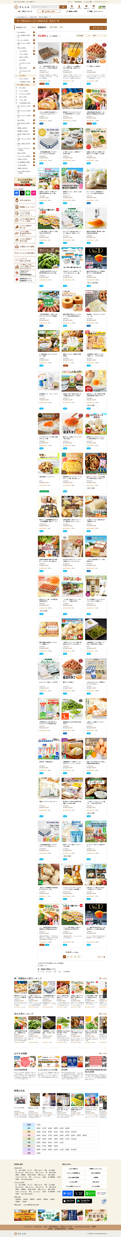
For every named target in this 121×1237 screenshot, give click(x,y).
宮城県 (50, 1128)
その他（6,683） (22, 165)
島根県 (44, 1142)
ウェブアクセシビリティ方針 (81, 1226)
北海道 (29, 1124)
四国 (29, 1146)
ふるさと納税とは (73, 1168)
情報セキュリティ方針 (66, 1226)
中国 (29, 1142)
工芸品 (44, 1177)
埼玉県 (56, 1131)
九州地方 (24, 1201)
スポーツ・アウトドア (21, 1177)
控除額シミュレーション (96, 1168)
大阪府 (56, 1139)
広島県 (56, 1142)
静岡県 (79, 1135)
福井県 (56, 1135)
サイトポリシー (38, 1226)
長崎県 (50, 1149)
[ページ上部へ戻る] (114, 1225)
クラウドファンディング (100, 1)
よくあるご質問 (88, 1)
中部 (29, 1135)
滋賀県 (44, 1139)
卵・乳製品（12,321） (24, 84)
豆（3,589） (22, 75)
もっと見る (104, 978)
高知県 (56, 1146)
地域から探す (17, 1197)
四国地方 (18, 1201)
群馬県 (50, 1131)
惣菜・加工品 (52, 1172)
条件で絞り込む (98, 28)
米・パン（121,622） (23, 40)
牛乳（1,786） (23, 96)
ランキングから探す (19, 1182)
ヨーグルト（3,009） (25, 93)
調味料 (17, 1174)
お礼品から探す (18, 1168)
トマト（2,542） (23, 54)
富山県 (44, 1135)
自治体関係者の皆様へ (60, 1228)
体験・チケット (42, 1174)
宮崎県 (67, 1149)
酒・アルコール (19, 1172)
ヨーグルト (49, 971)
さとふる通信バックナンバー (73, 1186)
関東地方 (32, 1199)
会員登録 (96, 1177)
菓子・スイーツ (40, 1172)
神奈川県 (73, 1131)
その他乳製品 (66, 971)
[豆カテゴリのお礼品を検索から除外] (60, 27)
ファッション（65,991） (24, 156)
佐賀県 (44, 1149)
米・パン (30, 1170)
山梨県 (62, 1135)
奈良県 (67, 1139)
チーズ (42, 971)
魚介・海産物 (22, 1170)
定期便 (17, 1179)
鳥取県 (38, 1142)
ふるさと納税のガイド (72, 7)
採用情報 (71, 1228)
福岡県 (38, 1149)
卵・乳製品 (40, 965)
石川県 (50, 1135)
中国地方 (52, 1199)
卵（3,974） (22, 87)
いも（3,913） (23, 51)
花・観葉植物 (51, 1177)
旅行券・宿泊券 (32, 1174)
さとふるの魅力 (96, 1186)
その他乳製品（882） (25, 103)
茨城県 (38, 1131)
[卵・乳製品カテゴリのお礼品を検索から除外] (50, 27)
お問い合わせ (95, 1182)
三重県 (38, 1139)
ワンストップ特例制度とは (73, 1173)
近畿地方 (45, 1199)
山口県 (62, 1142)
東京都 (67, 1131)
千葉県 (62, 1131)
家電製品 (23, 1174)
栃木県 (44, 1131)
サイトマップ (28, 1226)
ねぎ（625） (22, 60)
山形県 (62, 1128)
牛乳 (55, 971)
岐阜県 (73, 1135)
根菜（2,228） (23, 68)
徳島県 (38, 1146)
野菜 (46, 1170)
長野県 (67, 1135)
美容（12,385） (22, 153)
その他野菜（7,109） (25, 81)
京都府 (50, 1139)
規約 (45, 1226)
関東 (29, 1131)
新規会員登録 (78, 1)
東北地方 (25, 1199)
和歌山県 (73, 1139)
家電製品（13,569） (23, 131)
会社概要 (50, 1228)
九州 (29, 1149)
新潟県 (38, 1135)
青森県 (38, 1128)
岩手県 (44, 1128)
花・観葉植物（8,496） (24, 162)
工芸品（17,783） (22, 159)
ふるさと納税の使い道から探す (31, 1204)
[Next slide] (105, 994)
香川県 (44, 1146)
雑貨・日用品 (51, 1174)
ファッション (36, 1177)
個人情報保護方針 (53, 1226)
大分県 (62, 1149)
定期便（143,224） (23, 168)
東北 (29, 1128)
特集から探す (17, 1204)
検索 (63, 7)
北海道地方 (18, 1199)
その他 (58, 1177)
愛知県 (85, 1135)
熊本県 (56, 1149)
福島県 (67, 1128)
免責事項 (94, 1226)
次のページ (100, 956)
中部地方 (39, 1199)
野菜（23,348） (22, 48)
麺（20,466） (21, 120)
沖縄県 (38, 1153)
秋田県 (56, 1128)
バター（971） (23, 100)
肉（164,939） (22, 32)
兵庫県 (62, 1139)
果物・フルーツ (38, 1170)
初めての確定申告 (95, 1173)
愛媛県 (50, 1146)
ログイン (70, 1)
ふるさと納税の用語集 (73, 1177)
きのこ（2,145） (23, 78)
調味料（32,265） (22, 128)
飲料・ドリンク (30, 1172)
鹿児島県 (73, 1149)
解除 (34, 27)
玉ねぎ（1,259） (23, 57)
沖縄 (29, 1153)
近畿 (29, 1139)
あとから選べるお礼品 (26, 1179)
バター (59, 971)
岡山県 (50, 1142)
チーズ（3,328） (23, 90)
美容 (30, 1177)
